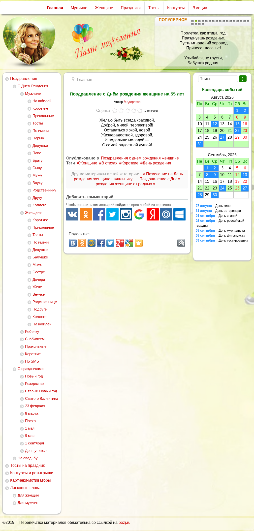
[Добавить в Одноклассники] (82, 243)
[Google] (139, 214)
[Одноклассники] (86, 214)
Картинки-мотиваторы (30, 480)
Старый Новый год (41, 391)
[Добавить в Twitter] (110, 243)
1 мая (29, 428)
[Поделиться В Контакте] (73, 243)
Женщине (104, 8)
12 (230, 21)
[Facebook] (99, 214)
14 (237, 21)
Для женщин (28, 495)
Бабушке (40, 257)
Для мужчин (28, 502)
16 (244, 21)
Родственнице (44, 302)
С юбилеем (34, 339)
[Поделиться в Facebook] (101, 243)
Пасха (30, 421)
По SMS (32, 361)
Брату (37, 160)
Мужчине (79, 8)
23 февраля (35, 406)
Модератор (132, 102)
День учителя (36, 450)
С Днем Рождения (33, 86)
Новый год (34, 376)
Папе (36, 153)
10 (223, 21)
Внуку (37, 183)
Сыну (37, 168)
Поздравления (23, 78)
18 (192, 24)
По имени (40, 130)
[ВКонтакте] (72, 214)
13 (234, 21)
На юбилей (41, 101)
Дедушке (40, 145)
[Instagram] (126, 214)
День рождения (157, 163)
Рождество (34, 383)
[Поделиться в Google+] (120, 243)
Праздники (131, 8)
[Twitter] (112, 214)
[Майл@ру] (166, 214)
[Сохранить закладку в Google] (129, 243)
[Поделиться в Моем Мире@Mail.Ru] (91, 243)
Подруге (39, 309)
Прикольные (43, 116)
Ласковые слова (25, 488)
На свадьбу (28, 458)
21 (202, 24)
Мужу (37, 175)
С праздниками (30, 369)
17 (248, 21)
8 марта (31, 413)
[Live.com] (179, 214)
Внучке (38, 294)
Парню (38, 138)
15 (241, 21)
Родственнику (44, 190)
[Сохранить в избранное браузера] (139, 243)
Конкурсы (176, 8)
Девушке (40, 250)
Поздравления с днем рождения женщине (140, 158)
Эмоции (199, 8)
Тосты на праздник (27, 465)
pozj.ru (124, 522)
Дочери (38, 279)
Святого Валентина (41, 398)
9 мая (29, 436)
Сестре (38, 272)
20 (199, 24)
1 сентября (34, 443)
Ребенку (32, 331)
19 (195, 24)
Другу (37, 197)
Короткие (40, 108)
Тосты (153, 8)
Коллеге (39, 205)
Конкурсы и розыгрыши (31, 473)
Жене (37, 287)
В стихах (109, 163)
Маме (37, 264)
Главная (55, 8)
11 (227, 21)
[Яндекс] (153, 214)
